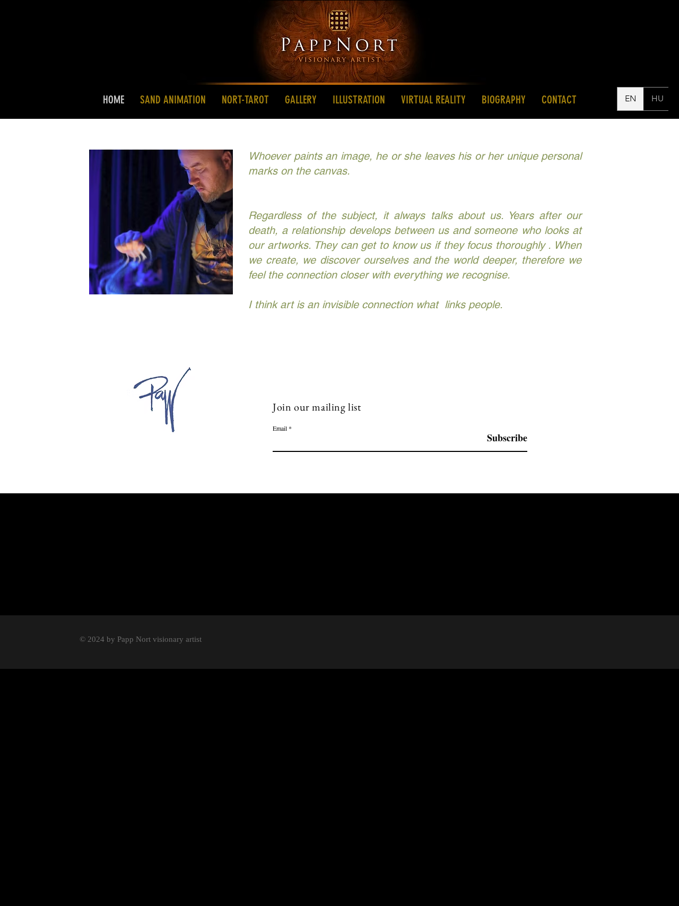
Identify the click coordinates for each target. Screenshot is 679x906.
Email (280, 428)
